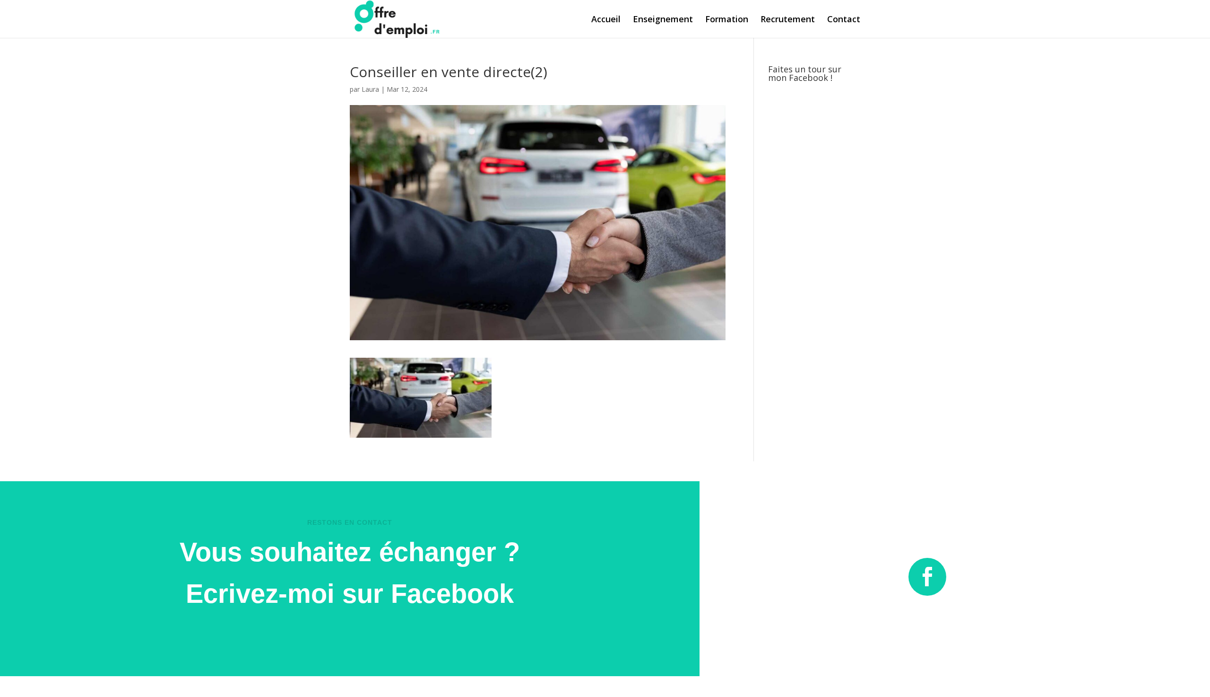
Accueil (606, 20)
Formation (726, 20)
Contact (843, 20)
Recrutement (788, 20)
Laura (370, 89)
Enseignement (663, 20)
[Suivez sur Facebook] (927, 577)
